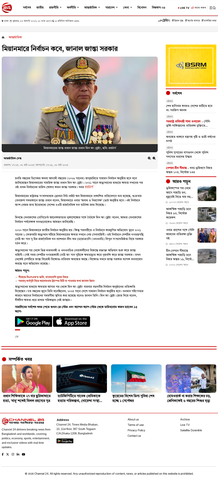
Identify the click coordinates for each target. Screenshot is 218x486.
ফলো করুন (200, 8)
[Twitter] (7, 454)
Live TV (185, 425)
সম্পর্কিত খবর (19, 359)
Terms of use (136, 425)
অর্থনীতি (71, 7)
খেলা (126, 7)
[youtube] (23, 454)
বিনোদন (141, 7)
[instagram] (13, 454)
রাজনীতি (54, 7)
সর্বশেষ (27, 7)
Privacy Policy (136, 430)
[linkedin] (18, 454)
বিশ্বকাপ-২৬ (158, 7)
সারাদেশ (110, 7)
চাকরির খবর (210, 21)
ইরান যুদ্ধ (178, 21)
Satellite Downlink (191, 430)
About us (133, 419)
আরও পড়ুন (181, 182)
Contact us (134, 435)
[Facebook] (3, 454)
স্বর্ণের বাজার (194, 21)
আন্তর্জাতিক (90, 7)
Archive (185, 419)
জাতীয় (40, 7)
